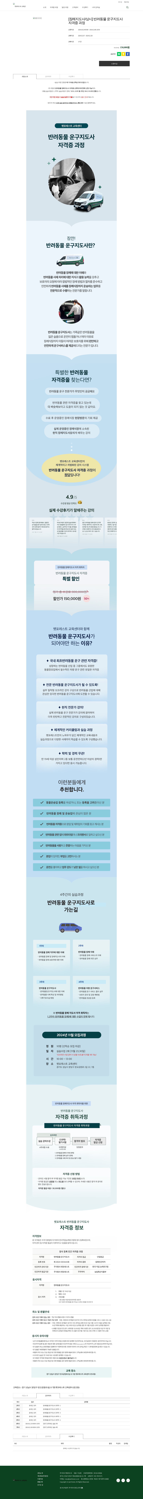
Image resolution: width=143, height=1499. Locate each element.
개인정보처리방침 (42, 1476)
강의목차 (48, 76)
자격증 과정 (54, 7)
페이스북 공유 (128, 54)
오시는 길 (40, 1485)
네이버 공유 (119, 54)
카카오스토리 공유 (123, 54)
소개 (44, 7)
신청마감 (114, 63)
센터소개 (40, 1473)
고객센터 (75, 7)
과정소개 (25, 76)
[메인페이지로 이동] (13, 5)
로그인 (120, 2)
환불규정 (40, 1482)
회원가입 (126, 2)
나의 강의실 (96, 7)
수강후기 (85, 7)
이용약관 (40, 1479)
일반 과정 (65, 7)
